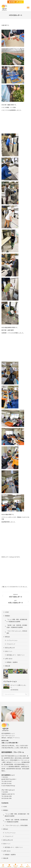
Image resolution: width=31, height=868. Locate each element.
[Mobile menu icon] (28, 8)
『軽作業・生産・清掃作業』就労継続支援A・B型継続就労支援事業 (17, 626)
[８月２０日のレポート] (10, 671)
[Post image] (6, 686)
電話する (28, 866)
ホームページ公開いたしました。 (18, 686)
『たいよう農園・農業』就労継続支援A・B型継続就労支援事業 (17, 620)
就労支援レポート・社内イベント (16, 655)
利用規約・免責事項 (12, 662)
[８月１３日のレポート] (25, 671)
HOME (7, 612)
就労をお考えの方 (10, 647)
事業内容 (9, 866)
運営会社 (7, 637)
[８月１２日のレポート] (5, 676)
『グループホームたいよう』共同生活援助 (17, 632)
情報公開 (7, 666)
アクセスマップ (11, 644)
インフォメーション (12, 640)
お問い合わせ (8, 658)
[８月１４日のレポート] (20, 671)
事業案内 (7, 616)
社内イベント (8, 651)
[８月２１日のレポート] (5, 671)
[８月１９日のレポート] (15, 671)
